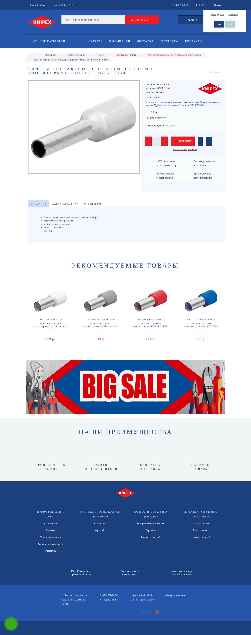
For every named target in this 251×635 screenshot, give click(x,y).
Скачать (95, 41)
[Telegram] (168, 600)
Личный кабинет (200, 516)
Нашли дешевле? (156, 118)
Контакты (193, 41)
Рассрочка (169, 41)
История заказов (200, 523)
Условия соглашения (50, 537)
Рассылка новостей (200, 537)
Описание (39, 203)
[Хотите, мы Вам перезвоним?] (11, 624)
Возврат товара (100, 523)
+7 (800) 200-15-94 (108, 599)
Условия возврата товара (50, 544)
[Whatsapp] (163, 599)
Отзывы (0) (92, 203)
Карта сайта (101, 530)
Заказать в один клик (185, 149)
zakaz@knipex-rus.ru (175, 595)
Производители (150, 516)
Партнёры (150, 530)
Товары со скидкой (150, 537)
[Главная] (32, 55)
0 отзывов (215, 72)
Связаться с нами (100, 516)
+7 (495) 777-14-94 (108, 595)
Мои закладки (200, 530)
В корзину (184, 141)
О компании (119, 41)
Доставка (145, 41)
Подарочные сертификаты (150, 523)
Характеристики (65, 203)
